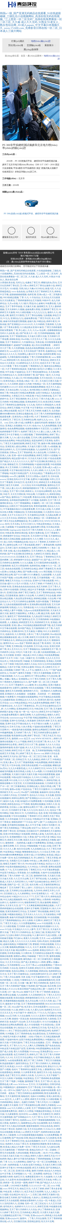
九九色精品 (52, 879)
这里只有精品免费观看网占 (31, 1040)
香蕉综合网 (34, 1153)
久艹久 (8, 870)
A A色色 (15, 980)
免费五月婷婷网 (39, 548)
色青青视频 (51, 497)
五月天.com (44, 938)
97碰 (16, 712)
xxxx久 (17, 792)
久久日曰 (26, 485)
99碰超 (18, 852)
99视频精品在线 (20, 542)
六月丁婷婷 (8, 664)
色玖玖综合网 (23, 849)
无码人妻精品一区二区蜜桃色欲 (42, 518)
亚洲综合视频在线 (24, 414)
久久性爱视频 (18, 348)
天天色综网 (53, 372)
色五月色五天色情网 (33, 1192)
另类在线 (39, 342)
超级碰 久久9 (45, 744)
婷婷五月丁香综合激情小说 (42, 285)
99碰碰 (26, 661)
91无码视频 (48, 801)
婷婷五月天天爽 (14, 840)
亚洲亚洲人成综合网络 (15, 446)
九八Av (12, 437)
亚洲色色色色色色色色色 (23, 586)
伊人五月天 (32, 399)
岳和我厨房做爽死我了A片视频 (23, 500)
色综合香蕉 (54, 792)
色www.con (39, 753)
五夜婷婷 (49, 324)
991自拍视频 (53, 917)
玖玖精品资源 (52, 527)
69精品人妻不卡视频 (12, 610)
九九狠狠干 (55, 429)
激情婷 (15, 738)
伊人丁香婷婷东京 (46, 1209)
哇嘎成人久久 (15, 607)
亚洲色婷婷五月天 (33, 402)
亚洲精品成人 (33, 786)
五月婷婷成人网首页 (29, 1212)
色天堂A (28, 1007)
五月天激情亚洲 (12, 1096)
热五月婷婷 (41, 586)
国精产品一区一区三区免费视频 (41, 1162)
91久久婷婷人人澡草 (21, 1108)
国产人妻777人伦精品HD (45, 822)
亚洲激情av (24, 679)
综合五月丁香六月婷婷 (32, 530)
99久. (57, 581)
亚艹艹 (22, 905)
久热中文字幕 (13, 667)
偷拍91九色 (8, 801)
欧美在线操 (19, 998)
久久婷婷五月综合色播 (45, 595)
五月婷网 (40, 658)
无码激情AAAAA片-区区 (11, 387)
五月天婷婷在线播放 (25, 449)
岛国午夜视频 (42, 601)
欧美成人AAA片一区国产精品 (21, 1066)
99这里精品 (8, 852)
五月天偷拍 (29, 631)
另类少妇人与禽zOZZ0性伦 (31, 288)
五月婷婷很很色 (38, 661)
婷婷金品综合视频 (24, 640)
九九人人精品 (50, 1192)
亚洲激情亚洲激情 (37, 1144)
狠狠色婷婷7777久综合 (22, 822)
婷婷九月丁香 (35, 1054)
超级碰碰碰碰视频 (17, 294)
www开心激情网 (17, 476)
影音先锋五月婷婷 (8, 1197)
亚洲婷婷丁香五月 (49, 309)
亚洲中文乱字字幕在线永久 (18, 724)
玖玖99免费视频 (39, 485)
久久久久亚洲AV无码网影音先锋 (46, 1016)
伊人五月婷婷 (11, 467)
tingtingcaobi (15, 530)
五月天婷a (15, 524)
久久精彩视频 (26, 434)
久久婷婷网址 (23, 893)
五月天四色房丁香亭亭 (34, 351)
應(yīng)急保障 (31, 49)
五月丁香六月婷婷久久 (40, 1063)
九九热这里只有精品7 (42, 616)
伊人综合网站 (40, 685)
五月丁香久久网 (53, 679)
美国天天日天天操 (31, 840)
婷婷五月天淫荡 (37, 1099)
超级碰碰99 (21, 1087)
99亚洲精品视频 (16, 402)
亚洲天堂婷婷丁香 (26, 375)
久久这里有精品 (39, 715)
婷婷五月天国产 (32, 1132)
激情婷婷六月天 (30, 691)
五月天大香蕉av (33, 476)
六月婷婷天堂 (51, 783)
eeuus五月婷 (10, 1016)
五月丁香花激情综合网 (29, 1105)
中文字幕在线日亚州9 (19, 470)
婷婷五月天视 (29, 578)
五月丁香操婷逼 (24, 452)
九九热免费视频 (49, 426)
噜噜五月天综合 (12, 581)
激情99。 (24, 1218)
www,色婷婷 (33, 950)
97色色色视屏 (54, 458)
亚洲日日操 (12, 592)
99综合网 (30, 494)
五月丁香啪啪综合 (31, 649)
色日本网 (51, 986)
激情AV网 (45, 443)
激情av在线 (14, 789)
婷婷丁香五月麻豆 (26, 592)
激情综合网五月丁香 (32, 807)
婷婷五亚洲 (42, 1206)
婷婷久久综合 (30, 664)
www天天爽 (5, 1019)
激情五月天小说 (44, 1072)
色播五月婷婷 (28, 1102)
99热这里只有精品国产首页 (12, 1048)
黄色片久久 (53, 1066)
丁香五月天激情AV (41, 789)
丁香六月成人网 (46, 399)
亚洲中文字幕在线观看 (43, 581)
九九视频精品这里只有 (10, 1215)
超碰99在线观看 (48, 1090)
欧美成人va (19, 1132)
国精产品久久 (22, 1090)
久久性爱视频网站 (27, 923)
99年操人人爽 (35, 861)
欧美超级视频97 (7, 1063)
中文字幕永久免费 (40, 724)
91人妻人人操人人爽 (46, 432)
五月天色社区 (46, 378)
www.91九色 (5, 929)
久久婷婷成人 (25, 467)
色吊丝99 (23, 1114)
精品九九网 (8, 941)
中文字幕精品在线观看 (49, 697)
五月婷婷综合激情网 (9, 563)
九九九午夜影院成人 (17, 768)
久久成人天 (17, 378)
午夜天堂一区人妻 (31, 652)
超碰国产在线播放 (22, 345)
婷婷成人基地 (37, 834)
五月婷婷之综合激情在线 (21, 890)
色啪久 (17, 1102)
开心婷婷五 (39, 858)
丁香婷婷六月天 (34, 816)
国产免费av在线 (30, 572)
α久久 (10, 1221)
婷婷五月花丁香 (32, 443)
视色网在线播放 (38, 804)
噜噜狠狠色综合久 (30, 852)
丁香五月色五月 (48, 736)
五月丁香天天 (43, 929)
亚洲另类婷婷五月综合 (15, 911)
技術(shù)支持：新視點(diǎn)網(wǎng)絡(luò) (31, 259)
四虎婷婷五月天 (42, 622)
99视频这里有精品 (42, 1111)
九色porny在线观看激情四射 (36, 610)
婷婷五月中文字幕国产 (49, 712)
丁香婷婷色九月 (35, 366)
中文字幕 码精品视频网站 (35, 718)
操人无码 (8, 542)
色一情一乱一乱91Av (28, 712)
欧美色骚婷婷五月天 (26, 1180)
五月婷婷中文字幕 (17, 810)
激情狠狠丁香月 (32, 1081)
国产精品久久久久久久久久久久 (14, 461)
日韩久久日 (51, 804)
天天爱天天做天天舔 (49, 1212)
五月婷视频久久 (19, 1174)
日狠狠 (57, 503)
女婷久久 (4, 902)
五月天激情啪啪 (53, 384)
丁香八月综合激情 (11, 977)
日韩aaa (12, 452)
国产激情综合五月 (26, 619)
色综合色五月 (26, 360)
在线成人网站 (15, 572)
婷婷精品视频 (40, 598)
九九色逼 (37, 467)
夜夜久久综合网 (30, 938)
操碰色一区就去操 (20, 1019)
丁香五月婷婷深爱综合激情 (44, 733)
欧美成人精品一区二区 (28, 381)
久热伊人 (36, 1197)
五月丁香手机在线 (37, 879)
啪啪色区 (25, 1096)
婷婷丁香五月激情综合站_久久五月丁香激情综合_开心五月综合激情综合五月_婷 (30, 706)
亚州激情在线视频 (15, 825)
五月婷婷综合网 (28, 420)
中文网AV (38, 920)
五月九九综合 (25, 819)
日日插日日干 (32, 831)
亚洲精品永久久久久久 (26, 700)
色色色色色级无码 (38, 1019)
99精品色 (41, 321)
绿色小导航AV (35, 1037)
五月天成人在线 (43, 509)
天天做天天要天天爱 (36, 446)
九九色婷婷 (22, 995)
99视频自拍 (19, 512)
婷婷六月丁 (46, 759)
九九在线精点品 (38, 849)
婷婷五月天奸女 (10, 756)
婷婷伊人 (29, 491)
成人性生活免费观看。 (42, 345)
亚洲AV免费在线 (36, 533)
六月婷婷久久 (53, 452)
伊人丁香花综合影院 (18, 1031)
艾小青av (24, 285)
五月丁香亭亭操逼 (13, 306)
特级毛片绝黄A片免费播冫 (15, 1037)
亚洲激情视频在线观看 (13, 1001)
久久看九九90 (37, 1010)
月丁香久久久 (15, 1045)
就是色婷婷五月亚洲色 (42, 440)
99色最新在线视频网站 (27, 697)
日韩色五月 (21, 759)
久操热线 (52, 1019)
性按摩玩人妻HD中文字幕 (30, 354)
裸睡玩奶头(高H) (49, 282)
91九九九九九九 (39, 312)
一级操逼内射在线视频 (20, 730)
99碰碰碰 (31, 956)
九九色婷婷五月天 (44, 449)
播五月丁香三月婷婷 (33, 1060)
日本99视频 (47, 1087)
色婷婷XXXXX (16, 902)
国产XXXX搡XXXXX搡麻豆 (27, 575)
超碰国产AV (37, 560)
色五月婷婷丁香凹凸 (9, 1120)
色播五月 (46, 411)
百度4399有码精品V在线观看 (16, 834)
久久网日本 (26, 953)
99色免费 (27, 497)
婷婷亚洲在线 (21, 533)
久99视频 (9, 1034)
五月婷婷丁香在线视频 (37, 911)
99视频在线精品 (14, 914)
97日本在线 (14, 765)
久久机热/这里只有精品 (30, 1165)
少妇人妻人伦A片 (13, 488)
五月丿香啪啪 (52, 1042)
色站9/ (14, 1069)
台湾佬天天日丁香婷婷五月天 (39, 291)
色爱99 (34, 479)
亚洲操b (54, 819)
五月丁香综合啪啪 (33, 315)
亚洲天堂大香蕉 (23, 1171)
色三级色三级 (38, 932)
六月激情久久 (42, 494)
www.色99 (4, 524)
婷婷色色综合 (13, 804)
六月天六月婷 (45, 1001)
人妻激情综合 (49, 1069)
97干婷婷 (25, 804)
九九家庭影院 (11, 1114)
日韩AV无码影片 (49, 825)
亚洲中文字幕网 (31, 908)
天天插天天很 (53, 876)
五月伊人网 (36, 437)
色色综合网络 (18, 971)
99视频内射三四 (24, 944)
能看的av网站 (20, 956)
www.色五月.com (26, 738)
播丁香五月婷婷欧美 (38, 983)
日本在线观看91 (40, 1007)
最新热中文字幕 (12, 1004)
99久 (25, 899)
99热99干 (46, 300)
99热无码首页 (15, 661)
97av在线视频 (45, 765)
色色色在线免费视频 (34, 348)
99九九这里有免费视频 (38, 703)
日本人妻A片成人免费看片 (21, 423)
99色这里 (7, 1192)
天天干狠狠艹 (52, 1075)
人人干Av (29, 670)
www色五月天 (15, 351)
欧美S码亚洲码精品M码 (40, 1031)
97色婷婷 (30, 986)
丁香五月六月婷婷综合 (20, 932)
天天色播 (49, 795)
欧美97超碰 (19, 747)
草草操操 (21, 873)
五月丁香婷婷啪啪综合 (10, 920)
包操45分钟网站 (38, 1096)
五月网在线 (17, 646)
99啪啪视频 (32, 846)
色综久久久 (43, 810)
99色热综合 (46, 747)
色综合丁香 (55, 810)
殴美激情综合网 (19, 736)
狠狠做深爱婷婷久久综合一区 (33, 1200)
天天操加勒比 (49, 914)
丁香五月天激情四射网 (13, 443)
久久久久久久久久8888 (25, 941)
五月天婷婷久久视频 (14, 309)
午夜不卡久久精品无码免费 (12, 1126)
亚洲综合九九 (17, 318)
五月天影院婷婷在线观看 (45, 563)
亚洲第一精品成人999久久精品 (29, 655)
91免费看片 (10, 697)
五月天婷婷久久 (38, 551)
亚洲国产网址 (34, 899)
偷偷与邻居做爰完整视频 (14, 321)
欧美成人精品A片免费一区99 (16, 1147)
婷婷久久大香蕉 (26, 1111)
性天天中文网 (47, 1221)
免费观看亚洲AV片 (34, 1177)
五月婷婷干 (23, 795)
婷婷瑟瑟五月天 (26, 622)
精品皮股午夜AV (19, 458)
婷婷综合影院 (18, 798)
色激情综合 (51, 351)
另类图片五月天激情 (18, 861)
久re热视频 (52, 446)
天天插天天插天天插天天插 (24, 774)
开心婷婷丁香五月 (24, 753)
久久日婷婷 (12, 384)
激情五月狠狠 (24, 673)
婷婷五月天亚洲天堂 (38, 637)
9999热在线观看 (23, 1168)
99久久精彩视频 (23, 312)
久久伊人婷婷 (37, 470)
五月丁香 (48, 709)
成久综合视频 (23, 437)
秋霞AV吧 (28, 417)
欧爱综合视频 (9, 995)
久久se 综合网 (39, 330)
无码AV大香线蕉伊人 (45, 405)
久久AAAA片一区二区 (39, 1186)
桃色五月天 (25, 1189)
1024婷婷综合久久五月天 (27, 363)
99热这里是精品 (23, 440)
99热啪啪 (4, 476)
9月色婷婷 (28, 646)
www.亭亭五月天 (11, 1189)
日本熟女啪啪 (13, 953)
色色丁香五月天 (12, 1075)
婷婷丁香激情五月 (47, 569)
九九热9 (9, 935)
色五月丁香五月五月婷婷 (29, 411)
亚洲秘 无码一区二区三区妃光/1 (33, 1203)
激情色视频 (54, 956)
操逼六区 (49, 288)
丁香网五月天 (34, 870)
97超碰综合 (20, 372)
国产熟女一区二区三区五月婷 (32, 756)
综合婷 (22, 1022)
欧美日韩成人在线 (22, 771)
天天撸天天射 (29, 306)
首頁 (23, 56)
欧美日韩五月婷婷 (51, 402)
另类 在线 (7, 551)
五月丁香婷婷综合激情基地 (12, 405)
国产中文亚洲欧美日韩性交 (43, 461)
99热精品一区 (39, 384)
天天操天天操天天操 (9, 1156)
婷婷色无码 (41, 1066)
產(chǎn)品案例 (34, 56)
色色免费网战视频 (15, 429)
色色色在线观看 (12, 569)
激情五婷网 (25, 715)
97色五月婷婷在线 (43, 396)
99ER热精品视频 (11, 297)
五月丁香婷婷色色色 (45, 592)
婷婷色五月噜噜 (48, 840)
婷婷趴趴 (22, 518)
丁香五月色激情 (19, 366)
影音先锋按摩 (50, 1093)
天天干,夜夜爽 (39, 947)
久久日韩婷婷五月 (36, 995)
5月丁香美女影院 (11, 327)
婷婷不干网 (33, 1183)
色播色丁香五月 (32, 282)
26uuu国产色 (17, 1007)
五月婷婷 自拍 (23, 926)
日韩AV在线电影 (11, 589)
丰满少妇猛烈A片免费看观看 (28, 801)
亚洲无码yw (17, 417)
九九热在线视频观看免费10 (15, 604)
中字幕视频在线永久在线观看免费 (19, 509)
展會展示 (49, 45)
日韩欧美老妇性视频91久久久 (45, 926)
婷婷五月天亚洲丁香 (36, 741)
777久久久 (41, 1013)
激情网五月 (42, 306)
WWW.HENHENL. (52, 521)
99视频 (20, 1081)
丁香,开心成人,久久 (23, 330)
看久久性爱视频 (21, 1051)
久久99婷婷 (39, 324)
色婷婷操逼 (13, 1165)
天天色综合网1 (12, 390)
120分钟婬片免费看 (19, 1186)
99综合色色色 (46, 1126)
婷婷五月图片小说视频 (46, 455)
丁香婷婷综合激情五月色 (30, 1069)
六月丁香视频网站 (22, 503)
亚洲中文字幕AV (7, 1168)
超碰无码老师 (41, 423)
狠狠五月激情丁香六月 (13, 864)
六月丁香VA (37, 1117)
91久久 (28, 947)
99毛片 (19, 652)
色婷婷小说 (21, 1129)
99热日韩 (38, 709)
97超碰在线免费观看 (42, 727)
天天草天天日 (11, 905)
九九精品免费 (51, 515)
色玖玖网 (33, 885)
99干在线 (9, 372)
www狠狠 (32, 1114)
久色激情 (48, 1177)
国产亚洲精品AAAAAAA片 (20, 324)
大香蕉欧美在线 (7, 282)
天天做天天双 (6, 879)
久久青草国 (20, 634)
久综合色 (13, 968)
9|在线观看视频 (48, 652)
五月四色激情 (15, 959)
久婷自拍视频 (22, 1153)
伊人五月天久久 (14, 649)
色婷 (53, 613)
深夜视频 (34, 792)
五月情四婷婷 (42, 619)
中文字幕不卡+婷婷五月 (25, 1013)
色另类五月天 (31, 482)
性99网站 (4, 813)
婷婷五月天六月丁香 (28, 744)
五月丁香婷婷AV (13, 342)
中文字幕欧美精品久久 (44, 1057)
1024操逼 (13, 288)
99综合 (38, 667)
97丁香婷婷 (45, 992)
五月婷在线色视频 (33, 512)
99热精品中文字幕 (41, 819)
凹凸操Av (18, 938)
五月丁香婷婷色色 (23, 1034)
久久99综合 (32, 867)
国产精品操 (41, 986)
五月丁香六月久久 (52, 1117)
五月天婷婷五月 (45, 1114)
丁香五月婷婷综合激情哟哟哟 (29, 1093)
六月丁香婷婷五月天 (43, 417)
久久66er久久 (49, 1129)
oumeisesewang (16, 718)
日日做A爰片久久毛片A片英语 (14, 584)
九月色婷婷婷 (51, 488)
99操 (11, 813)
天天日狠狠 (8, 655)
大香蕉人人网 (33, 613)
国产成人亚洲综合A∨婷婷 (33, 962)
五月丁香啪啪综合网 (41, 1108)
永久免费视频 (33, 873)
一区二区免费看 (34, 1174)
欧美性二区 (50, 643)
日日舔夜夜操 (11, 595)
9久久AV (27, 426)
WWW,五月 (51, 768)
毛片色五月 (52, 1028)
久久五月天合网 (21, 879)
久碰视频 (9, 527)
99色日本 (25, 536)
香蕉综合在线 (39, 497)
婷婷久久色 (24, 1010)
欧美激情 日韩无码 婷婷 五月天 (42, 721)
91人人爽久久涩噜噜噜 (33, 1045)
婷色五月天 (40, 968)
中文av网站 (54, 1153)
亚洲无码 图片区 (45, 700)
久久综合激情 (23, 1016)
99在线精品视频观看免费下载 (36, 625)
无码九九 (20, 282)
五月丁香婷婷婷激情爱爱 (32, 1004)
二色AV (44, 1153)
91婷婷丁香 (19, 670)
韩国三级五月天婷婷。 (10, 485)
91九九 (6, 318)
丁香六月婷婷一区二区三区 (20, 876)
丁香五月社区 (44, 318)
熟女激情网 (45, 902)
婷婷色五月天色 (39, 1028)
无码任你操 (5, 1010)
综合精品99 (14, 1194)
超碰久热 (31, 321)
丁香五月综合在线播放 (34, 1042)
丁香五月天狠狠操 (52, 1060)
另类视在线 (28, 607)
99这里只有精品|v (8, 873)
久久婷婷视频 (31, 971)
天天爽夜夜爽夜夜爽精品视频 (40, 905)
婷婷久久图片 (37, 1156)
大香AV (29, 634)
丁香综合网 (25, 828)
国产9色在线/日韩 (20, 1138)
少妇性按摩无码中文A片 (40, 974)
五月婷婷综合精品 (29, 569)
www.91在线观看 (44, 923)
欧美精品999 (25, 548)
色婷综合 (47, 1174)
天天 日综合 (20, 846)
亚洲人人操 (5, 455)
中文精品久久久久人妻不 (24, 929)
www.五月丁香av (28, 965)
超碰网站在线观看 (50, 437)
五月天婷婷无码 (20, 870)
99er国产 (25, 792)
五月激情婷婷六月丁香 (42, 628)
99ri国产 (13, 673)
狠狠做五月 (12, 464)
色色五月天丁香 (47, 363)
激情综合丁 (16, 497)
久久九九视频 (26, 563)
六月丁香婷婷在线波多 (15, 369)
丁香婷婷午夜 (22, 1150)
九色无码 (49, 834)
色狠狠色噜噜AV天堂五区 (37, 429)
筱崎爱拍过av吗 (28, 1123)
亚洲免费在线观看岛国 (40, 604)
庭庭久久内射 (25, 384)
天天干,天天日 (47, 1141)
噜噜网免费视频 (16, 947)
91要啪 (39, 631)
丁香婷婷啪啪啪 (43, 1159)
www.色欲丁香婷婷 (23, 643)
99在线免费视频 (51, 655)
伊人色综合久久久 (22, 1028)
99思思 (56, 750)
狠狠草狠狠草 (32, 1126)
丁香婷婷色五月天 (51, 557)
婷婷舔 (17, 1072)
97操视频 (18, 1078)
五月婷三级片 (11, 548)
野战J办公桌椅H (36, 303)
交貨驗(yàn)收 (34, 45)
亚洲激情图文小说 (17, 837)
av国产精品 (5, 497)
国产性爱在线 (24, 1197)
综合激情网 (42, 1123)
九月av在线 (12, 303)
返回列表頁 (31, 237)
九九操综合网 (53, 1147)
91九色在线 (52, 676)
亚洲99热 (30, 1048)
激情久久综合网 (26, 595)
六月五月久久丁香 (38, 339)
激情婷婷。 (10, 843)
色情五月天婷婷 (26, 968)
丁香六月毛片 (41, 1102)
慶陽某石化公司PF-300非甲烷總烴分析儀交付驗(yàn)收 (11, 237)
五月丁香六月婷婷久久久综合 (23, 1209)
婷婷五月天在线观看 (9, 1200)
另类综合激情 (27, 667)
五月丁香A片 (47, 1081)
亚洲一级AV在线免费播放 (23, 455)
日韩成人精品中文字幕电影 (32, 589)
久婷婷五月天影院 (42, 554)
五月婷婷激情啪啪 (43, 750)
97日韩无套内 (15, 1042)
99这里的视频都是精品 (15, 867)
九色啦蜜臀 (46, 575)
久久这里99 (10, 1180)
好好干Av (36, 828)
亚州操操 (21, 831)
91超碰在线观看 (42, 464)
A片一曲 (11, 992)
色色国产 (13, 1022)
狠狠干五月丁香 (31, 992)
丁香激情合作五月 (51, 473)
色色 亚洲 (43, 813)
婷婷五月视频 (13, 408)
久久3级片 (23, 303)
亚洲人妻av (17, 625)
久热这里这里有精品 (23, 598)
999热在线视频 (47, 944)
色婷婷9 (43, 500)
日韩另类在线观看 (29, 765)
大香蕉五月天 (18, 396)
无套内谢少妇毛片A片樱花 (39, 369)
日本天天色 (14, 727)
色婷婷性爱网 (49, 354)
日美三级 (37, 1194)
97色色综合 (26, 789)
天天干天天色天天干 (16, 515)
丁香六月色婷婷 (41, 634)
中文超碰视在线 (22, 527)
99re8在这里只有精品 (35, 864)
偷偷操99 (44, 792)
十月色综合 (35, 297)
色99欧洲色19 (35, 390)
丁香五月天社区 (38, 1147)
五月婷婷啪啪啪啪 (46, 333)
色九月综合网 (31, 1001)
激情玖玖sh (8, 643)
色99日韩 (4, 530)
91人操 (15, 1010)
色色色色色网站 (7, 440)
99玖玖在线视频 (35, 688)
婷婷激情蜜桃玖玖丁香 (33, 488)
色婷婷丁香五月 (28, 432)
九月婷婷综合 (31, 813)
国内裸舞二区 (6, 560)
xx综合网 (18, 578)
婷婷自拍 (43, 971)
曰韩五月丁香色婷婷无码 (21, 506)
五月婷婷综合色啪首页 (43, 953)
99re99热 (25, 339)
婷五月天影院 (38, 1168)
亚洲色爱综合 (46, 1051)
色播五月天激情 (10, 1105)
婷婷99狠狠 (5, 971)
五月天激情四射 (7, 1150)
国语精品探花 (33, 1221)
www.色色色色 (18, 291)
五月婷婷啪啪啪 (26, 464)
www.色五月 (5, 1099)
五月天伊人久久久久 (32, 914)
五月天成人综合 (41, 646)
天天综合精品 (35, 473)
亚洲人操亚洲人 (53, 1096)
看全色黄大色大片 (42, 640)
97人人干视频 (20, 741)
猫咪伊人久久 (41, 670)
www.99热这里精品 (18, 703)
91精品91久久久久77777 (23, 896)
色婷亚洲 (31, 294)
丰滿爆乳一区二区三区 (42, 503)
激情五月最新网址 (17, 613)
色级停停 (9, 634)
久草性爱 (43, 867)
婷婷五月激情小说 (50, 1194)
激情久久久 (52, 312)
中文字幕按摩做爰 (50, 870)
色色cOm (36, 426)
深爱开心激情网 (20, 688)
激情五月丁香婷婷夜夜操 (19, 616)
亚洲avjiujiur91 (37, 1215)
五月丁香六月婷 (16, 491)
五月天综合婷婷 (34, 1129)
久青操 (30, 837)
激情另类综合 (22, 1063)
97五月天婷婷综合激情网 (23, 601)
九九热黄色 (51, 1138)
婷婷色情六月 (13, 360)
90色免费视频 (41, 762)
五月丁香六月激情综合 (17, 974)
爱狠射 (36, 944)
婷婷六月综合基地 (22, 935)
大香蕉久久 (18, 1192)
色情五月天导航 (7, 753)
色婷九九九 (42, 420)
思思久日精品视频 (11, 539)
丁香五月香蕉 (51, 858)
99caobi (19, 992)
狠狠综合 (4, 506)
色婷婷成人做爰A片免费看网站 (31, 843)
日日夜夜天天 (22, 557)
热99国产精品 (24, 628)
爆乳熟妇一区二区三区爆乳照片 (38, 959)
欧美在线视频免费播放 (34, 387)
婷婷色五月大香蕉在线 (49, 482)
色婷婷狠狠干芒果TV (10, 432)
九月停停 (38, 890)
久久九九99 (49, 470)
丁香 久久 (24, 297)
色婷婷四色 (34, 566)
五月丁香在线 (34, 1087)
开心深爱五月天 (35, 521)
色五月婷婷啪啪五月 (23, 858)
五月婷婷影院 (13, 965)
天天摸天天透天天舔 (49, 381)
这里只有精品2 (43, 393)
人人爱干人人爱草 (20, 1099)
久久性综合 (26, 581)
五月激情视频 (43, 578)
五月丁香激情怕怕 (17, 336)
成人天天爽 (23, 637)
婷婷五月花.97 (18, 750)
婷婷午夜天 (51, 321)
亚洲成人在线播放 (13, 426)
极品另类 (45, 613)
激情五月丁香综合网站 (35, 676)
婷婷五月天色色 (44, 1180)
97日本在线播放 (19, 816)
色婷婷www (25, 1120)
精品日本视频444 (37, 1138)
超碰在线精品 (9, 944)
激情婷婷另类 (40, 876)
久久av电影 (37, 771)
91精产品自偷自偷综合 (39, 882)
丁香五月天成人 (10, 923)
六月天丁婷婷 (35, 584)
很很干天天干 (6, 658)
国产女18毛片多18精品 (45, 837)
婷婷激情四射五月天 (34, 998)
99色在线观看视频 (46, 774)
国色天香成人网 (48, 786)
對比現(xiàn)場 (15, 45)
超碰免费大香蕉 (32, 309)
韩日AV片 (19, 813)
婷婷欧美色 (14, 339)
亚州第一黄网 (21, 1183)
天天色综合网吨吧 (43, 491)
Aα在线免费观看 (15, 1060)
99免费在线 (50, 303)
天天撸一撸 (23, 983)
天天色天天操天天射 (37, 458)
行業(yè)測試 (18, 41)
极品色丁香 (38, 643)
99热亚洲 (29, 396)
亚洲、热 (30, 750)
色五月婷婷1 (54, 1123)
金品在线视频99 (32, 1141)
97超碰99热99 (11, 1040)
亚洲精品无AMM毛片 (51, 1197)
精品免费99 (21, 950)
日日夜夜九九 (10, 893)
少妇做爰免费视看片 (9, 715)
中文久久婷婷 (6, 1078)
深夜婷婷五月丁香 (49, 649)
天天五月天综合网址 (23, 1057)
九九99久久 (40, 1075)
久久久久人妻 (9, 849)
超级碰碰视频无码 (46, 980)
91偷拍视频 (43, 479)
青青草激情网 (40, 506)
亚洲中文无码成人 (17, 721)
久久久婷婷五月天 (36, 768)
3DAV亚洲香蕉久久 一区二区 (44, 893)
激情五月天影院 (16, 315)
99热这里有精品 (43, 524)
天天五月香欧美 (18, 494)
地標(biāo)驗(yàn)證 (41, 41)
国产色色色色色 (52, 1045)
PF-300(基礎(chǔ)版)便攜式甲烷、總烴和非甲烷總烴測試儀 (31, 214)
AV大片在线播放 (49, 1022)
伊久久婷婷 (27, 920)
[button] (29, 137)
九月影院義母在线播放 (17, 357)
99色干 (6, 494)
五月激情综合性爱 (35, 515)
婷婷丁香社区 (33, 736)
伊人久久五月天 (32, 747)
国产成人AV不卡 (51, 560)
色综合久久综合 (36, 795)
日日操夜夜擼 (40, 917)
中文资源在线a (48, 1025)
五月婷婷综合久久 (8, 375)
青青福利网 (48, 545)
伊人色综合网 (39, 452)
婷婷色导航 (52, 780)
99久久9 (47, 631)
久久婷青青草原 (28, 1072)
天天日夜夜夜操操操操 (33, 783)
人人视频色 (12, 622)
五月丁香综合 (36, 557)
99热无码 (19, 664)
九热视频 (47, 315)
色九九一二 (26, 1194)
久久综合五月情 (47, 852)
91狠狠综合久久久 (28, 980)
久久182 (9, 1057)
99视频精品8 (9, 1087)
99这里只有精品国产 (18, 473)
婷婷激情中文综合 (11, 536)
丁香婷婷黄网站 (41, 434)
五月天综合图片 (33, 1022)
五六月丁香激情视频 (24, 762)
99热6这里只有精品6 (21, 777)
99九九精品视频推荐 (12, 899)
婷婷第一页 (8, 1183)
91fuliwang (34, 1051)
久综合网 (51, 598)
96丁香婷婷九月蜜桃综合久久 (13, 682)
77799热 (25, 1215)
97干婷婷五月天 (50, 584)
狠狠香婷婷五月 (31, 902)
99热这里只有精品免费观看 (22, 393)
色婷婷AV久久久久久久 (25, 1206)
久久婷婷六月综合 (8, 795)
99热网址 (56, 899)
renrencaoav (54, 1007)
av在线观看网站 (44, 965)
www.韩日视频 (45, 572)
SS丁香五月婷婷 (37, 679)
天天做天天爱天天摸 (36, 336)
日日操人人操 (15, 807)
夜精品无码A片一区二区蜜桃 (43, 1150)
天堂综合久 (39, 888)
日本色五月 (19, 482)
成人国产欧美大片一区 (26, 333)
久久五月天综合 (12, 962)
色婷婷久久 (14, 1123)
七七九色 (30, 405)
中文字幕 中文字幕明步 (32, 408)
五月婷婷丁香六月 (22, 733)
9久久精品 (24, 1156)
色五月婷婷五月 (21, 1054)
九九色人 (24, 390)
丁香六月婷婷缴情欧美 (40, 357)
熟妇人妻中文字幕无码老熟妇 (21, 1159)
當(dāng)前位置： (13, 56)
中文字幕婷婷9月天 (40, 977)
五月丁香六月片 (42, 896)
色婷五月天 (55, 983)
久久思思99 (48, 512)
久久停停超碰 (11, 819)
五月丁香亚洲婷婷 (17, 399)
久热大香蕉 (26, 727)
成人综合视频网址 (21, 551)
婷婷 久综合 (11, 619)
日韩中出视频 (52, 968)
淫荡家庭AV (45, 908)
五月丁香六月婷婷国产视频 (12, 986)
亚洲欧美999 (17, 631)
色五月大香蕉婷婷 (20, 566)
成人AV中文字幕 (33, 825)
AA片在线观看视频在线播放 (30, 1135)
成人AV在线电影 (32, 1025)
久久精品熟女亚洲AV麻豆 (32, 327)
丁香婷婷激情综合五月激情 (28, 300)
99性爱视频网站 (43, 1048)
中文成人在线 (45, 846)
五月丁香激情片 (16, 685)
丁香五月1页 (42, 956)
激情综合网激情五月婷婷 (43, 730)
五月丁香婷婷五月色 (14, 1141)
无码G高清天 (43, 941)
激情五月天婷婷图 (13, 691)
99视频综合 (50, 1040)
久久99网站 (10, 709)
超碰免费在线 (30, 318)
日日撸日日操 (20, 1221)
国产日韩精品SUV (22, 1117)
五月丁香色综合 (41, 360)
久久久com (19, 676)
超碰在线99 (26, 539)
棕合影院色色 (39, 1034)
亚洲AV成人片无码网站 (35, 855)
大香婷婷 (46, 899)
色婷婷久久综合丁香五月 (16, 1144)
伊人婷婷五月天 (49, 667)
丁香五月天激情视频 (41, 673)
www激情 (29, 685)
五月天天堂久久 (28, 524)
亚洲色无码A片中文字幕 (18, 479)
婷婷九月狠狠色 (48, 1105)
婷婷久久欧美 (27, 1075)
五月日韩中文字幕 (39, 536)
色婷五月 (45, 476)
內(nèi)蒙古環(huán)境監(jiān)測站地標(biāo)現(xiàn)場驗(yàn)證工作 (50, 237)
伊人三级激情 (9, 1135)
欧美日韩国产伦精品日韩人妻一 (32, 989)
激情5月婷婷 (37, 1171)
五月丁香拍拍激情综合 (36, 372)
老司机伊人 (8, 1206)
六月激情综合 (28, 342)
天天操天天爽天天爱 (51, 1165)
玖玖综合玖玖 (51, 888)
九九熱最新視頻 (7, 700)
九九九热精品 (33, 759)
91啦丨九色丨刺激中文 (24, 658)
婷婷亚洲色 (55, 494)
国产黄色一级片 (43, 375)
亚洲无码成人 (9, 381)
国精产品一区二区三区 (17, 885)
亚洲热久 (51, 947)
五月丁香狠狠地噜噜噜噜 (43, 1120)
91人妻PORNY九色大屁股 (44, 935)
